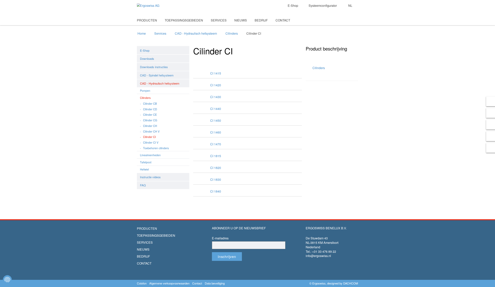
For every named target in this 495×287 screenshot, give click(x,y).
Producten (147, 20)
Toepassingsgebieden (184, 20)
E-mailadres (220, 238)
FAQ (143, 185)
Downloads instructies (154, 67)
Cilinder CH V (151, 131)
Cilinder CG (150, 120)
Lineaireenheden (150, 155)
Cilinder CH (150, 126)
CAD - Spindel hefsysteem (157, 75)
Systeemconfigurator (323, 5)
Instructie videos (150, 177)
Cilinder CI (149, 137)
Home (141, 33)
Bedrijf (261, 20)
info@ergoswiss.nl (318, 256)
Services (219, 20)
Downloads (147, 59)
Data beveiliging (215, 283)
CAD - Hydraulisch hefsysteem (196, 33)
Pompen (145, 91)
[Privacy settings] (7, 279)
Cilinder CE (150, 115)
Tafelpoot (145, 162)
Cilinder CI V (150, 142)
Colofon (142, 283)
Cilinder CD (150, 109)
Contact (283, 20)
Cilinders (231, 33)
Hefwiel (144, 169)
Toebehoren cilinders (156, 148)
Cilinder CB (150, 103)
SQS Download (348, 25)
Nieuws (240, 20)
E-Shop (293, 5)
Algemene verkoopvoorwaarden (169, 283)
